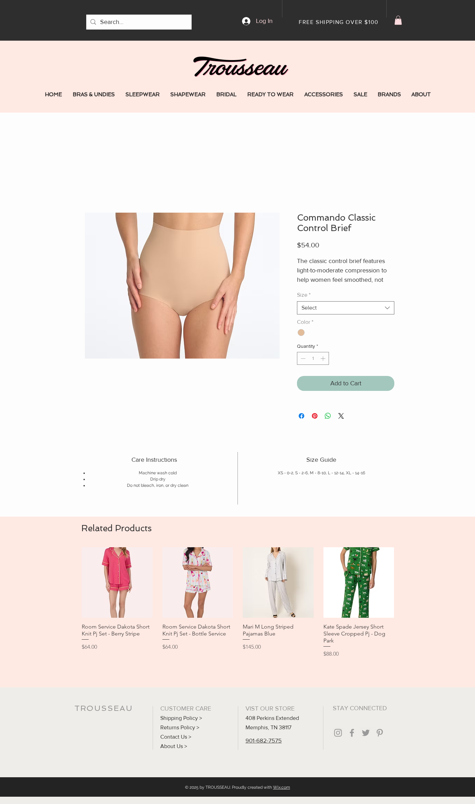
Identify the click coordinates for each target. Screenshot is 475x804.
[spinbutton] (313, 358)
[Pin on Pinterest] (315, 416)
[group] (237, 602)
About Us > (173, 746)
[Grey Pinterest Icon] (380, 733)
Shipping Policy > (181, 718)
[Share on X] (341, 416)
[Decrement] (302, 358)
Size (304, 295)
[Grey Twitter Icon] (366, 733)
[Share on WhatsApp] (328, 416)
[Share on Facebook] (301, 416)
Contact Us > (175, 737)
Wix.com (281, 787)
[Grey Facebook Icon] (352, 733)
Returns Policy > (179, 727)
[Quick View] (117, 582)
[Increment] (323, 358)
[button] (398, 20)
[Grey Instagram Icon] (338, 733)
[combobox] (345, 307)
